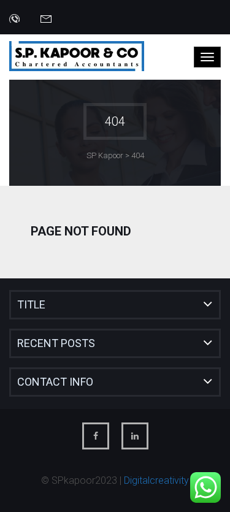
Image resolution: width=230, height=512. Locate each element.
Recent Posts (56, 343)
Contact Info (55, 381)
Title (31, 304)
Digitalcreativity (156, 480)
